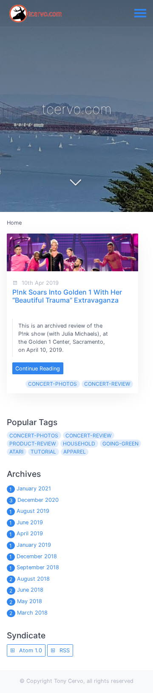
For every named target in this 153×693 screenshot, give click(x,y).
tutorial (43, 451)
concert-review (107, 384)
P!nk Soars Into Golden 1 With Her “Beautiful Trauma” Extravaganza (67, 296)
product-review (32, 443)
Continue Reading (37, 368)
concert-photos (52, 384)
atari (16, 451)
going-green (120, 443)
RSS (64, 650)
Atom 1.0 (29, 650)
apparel (74, 451)
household (79, 443)
